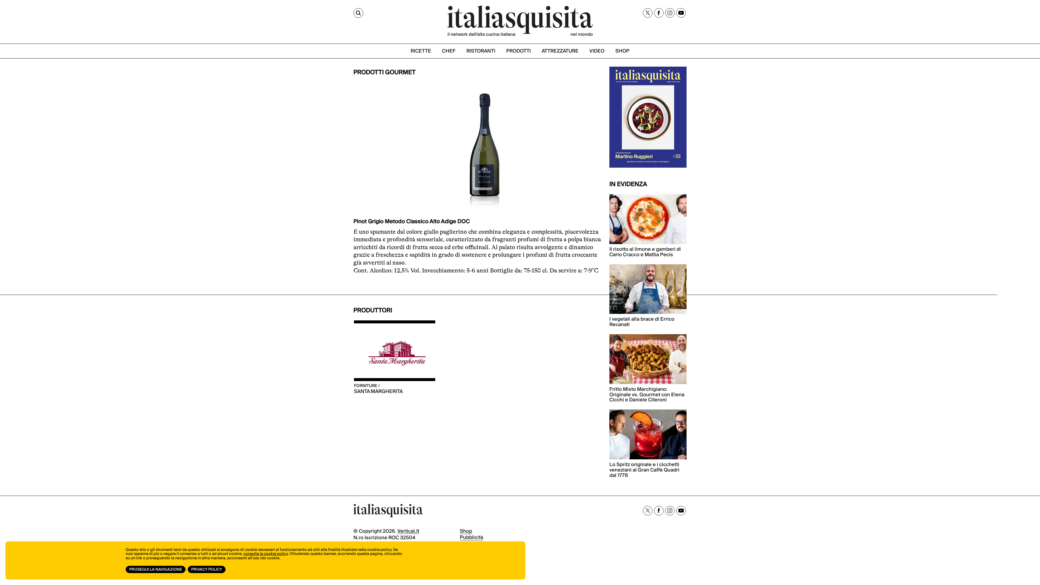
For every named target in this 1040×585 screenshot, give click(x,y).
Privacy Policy (206, 569)
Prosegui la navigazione (155, 569)
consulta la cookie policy (265, 554)
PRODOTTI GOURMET (384, 72)
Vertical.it (408, 531)
